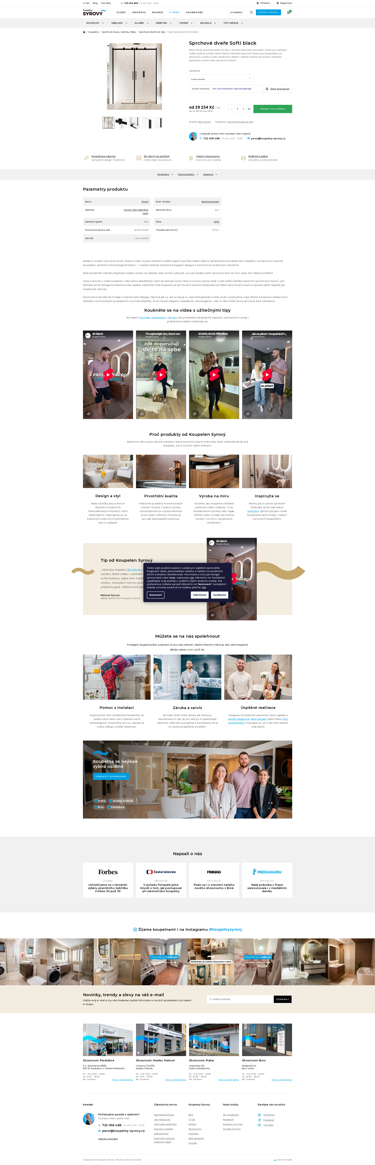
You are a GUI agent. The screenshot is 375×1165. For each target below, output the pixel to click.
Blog (95, 3)
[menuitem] (95, 23)
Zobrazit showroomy (110, 776)
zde (192, 577)
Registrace (286, 3)
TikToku (172, 317)
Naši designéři (196, 1138)
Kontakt (193, 1143)
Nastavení (155, 595)
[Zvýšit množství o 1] (243, 109)
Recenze (157, 12)
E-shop (174, 12)
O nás (86, 3)
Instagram (269, 1114)
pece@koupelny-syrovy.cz (268, 138)
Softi (216, 221)
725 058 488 (131, 3)
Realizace (228, 1119)
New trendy (204, 121)
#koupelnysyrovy (225, 929)
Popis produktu (186, 174)
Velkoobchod (161, 1133)
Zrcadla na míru (232, 1129)
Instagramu (158, 317)
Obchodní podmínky (165, 1124)
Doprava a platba (163, 1129)
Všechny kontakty (108, 1139)
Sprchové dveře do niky (240, 121)
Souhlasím (219, 595)
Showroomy (194, 12)
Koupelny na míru (233, 1124)
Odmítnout (199, 595)
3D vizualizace (231, 1114)
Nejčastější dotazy (164, 1114)
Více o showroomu (122, 1079)
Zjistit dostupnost (280, 88)
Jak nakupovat (162, 1119)
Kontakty (106, 3)
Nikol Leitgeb (259, 719)
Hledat (251, 12)
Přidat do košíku (273, 109)
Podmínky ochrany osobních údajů (164, 1140)
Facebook (268, 1120)
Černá (145, 201)
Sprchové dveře (210, 201)
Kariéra (192, 1124)
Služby (121, 12)
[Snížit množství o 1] (231, 109)
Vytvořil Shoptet (284, 1160)
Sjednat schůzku (268, 12)
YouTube (144, 317)
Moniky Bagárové (238, 719)
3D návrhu (134, 570)
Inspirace (139, 12)
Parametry (163, 174)
